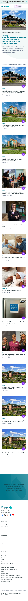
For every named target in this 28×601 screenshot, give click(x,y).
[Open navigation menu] (25, 6)
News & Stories (4, 530)
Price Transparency (5, 542)
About (2, 553)
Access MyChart (4, 538)
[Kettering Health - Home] (5, 6)
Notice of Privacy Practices (15, 593)
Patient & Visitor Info (5, 540)
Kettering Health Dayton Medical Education (10, 575)
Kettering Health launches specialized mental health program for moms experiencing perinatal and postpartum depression (14, 39)
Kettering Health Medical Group (8, 563)
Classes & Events (5, 532)
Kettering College (5, 573)
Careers (3, 557)
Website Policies (5, 594)
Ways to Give (4, 555)
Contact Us (3, 561)
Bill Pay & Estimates (5, 543)
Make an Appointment (6, 524)
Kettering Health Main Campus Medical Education (12, 577)
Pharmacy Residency (5, 581)
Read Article (4, 56)
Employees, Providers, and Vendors (9, 569)
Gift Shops (3, 559)
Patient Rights (4, 593)
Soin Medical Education (6, 579)
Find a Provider (4, 526)
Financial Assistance (5, 546)
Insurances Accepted (6, 547)
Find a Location (4, 528)
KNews (2, 571)
